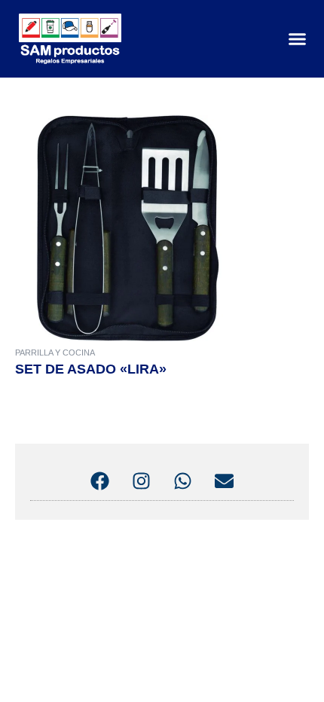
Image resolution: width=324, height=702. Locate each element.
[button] (297, 39)
